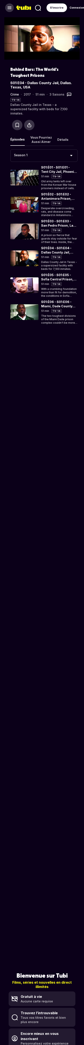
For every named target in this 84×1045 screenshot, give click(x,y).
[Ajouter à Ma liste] (17, 125)
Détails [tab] (62, 139)
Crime (14, 94)
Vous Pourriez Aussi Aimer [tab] (41, 140)
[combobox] (44, 156)
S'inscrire (57, 7)
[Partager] (29, 125)
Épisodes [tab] (17, 139)
